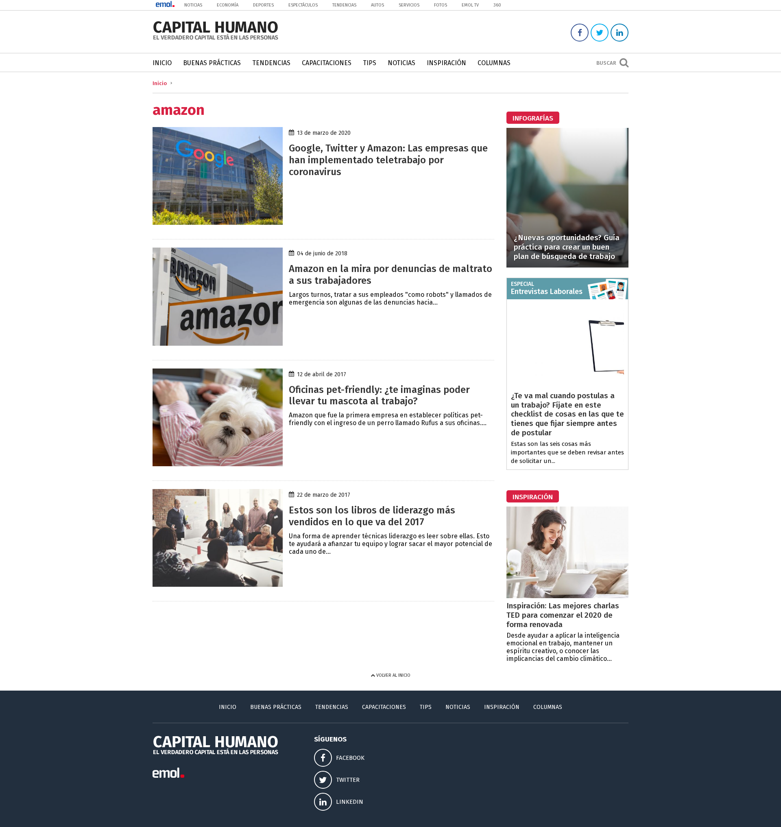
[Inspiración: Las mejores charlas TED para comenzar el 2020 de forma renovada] (567, 596)
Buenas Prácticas (212, 63)
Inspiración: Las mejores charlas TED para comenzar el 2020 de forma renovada (562, 615)
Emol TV (470, 5)
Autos (377, 5)
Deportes (263, 5)
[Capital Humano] (216, 39)
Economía (227, 5)
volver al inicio (392, 675)
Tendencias (344, 5)
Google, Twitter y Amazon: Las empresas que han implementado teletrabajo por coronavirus (388, 160)
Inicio (162, 63)
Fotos (440, 5)
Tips (369, 63)
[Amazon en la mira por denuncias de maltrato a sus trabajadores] (218, 343)
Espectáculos (303, 5)
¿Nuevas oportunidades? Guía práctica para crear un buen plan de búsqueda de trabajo (567, 247)
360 (497, 5)
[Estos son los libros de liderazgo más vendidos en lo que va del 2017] (218, 584)
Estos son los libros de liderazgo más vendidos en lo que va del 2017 (372, 516)
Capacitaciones (326, 63)
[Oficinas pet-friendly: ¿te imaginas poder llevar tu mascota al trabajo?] (218, 464)
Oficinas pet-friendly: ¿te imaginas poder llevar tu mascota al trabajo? (379, 395)
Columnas (494, 63)
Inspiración (446, 63)
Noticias (193, 5)
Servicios (409, 5)
